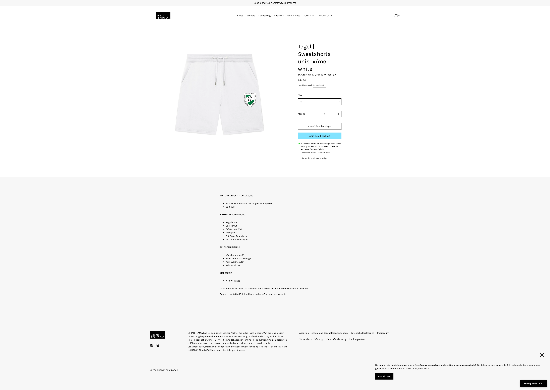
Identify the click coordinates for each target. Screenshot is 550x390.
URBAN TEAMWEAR (168, 370)
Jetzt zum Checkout (319, 136)
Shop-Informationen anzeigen (314, 158)
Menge (301, 113)
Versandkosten (319, 85)
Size (300, 95)
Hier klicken (384, 376)
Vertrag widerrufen (533, 383)
